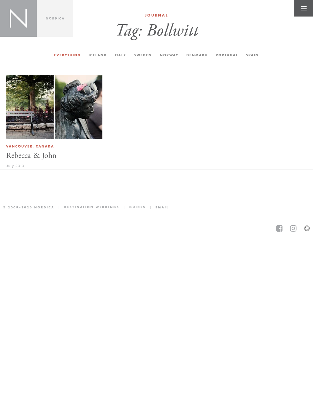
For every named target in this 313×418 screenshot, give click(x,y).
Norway (169, 55)
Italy (120, 55)
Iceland (98, 55)
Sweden (143, 55)
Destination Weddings (87, 207)
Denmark (197, 55)
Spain (252, 55)
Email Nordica (157, 207)
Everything (67, 55)
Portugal (227, 55)
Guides (133, 207)
